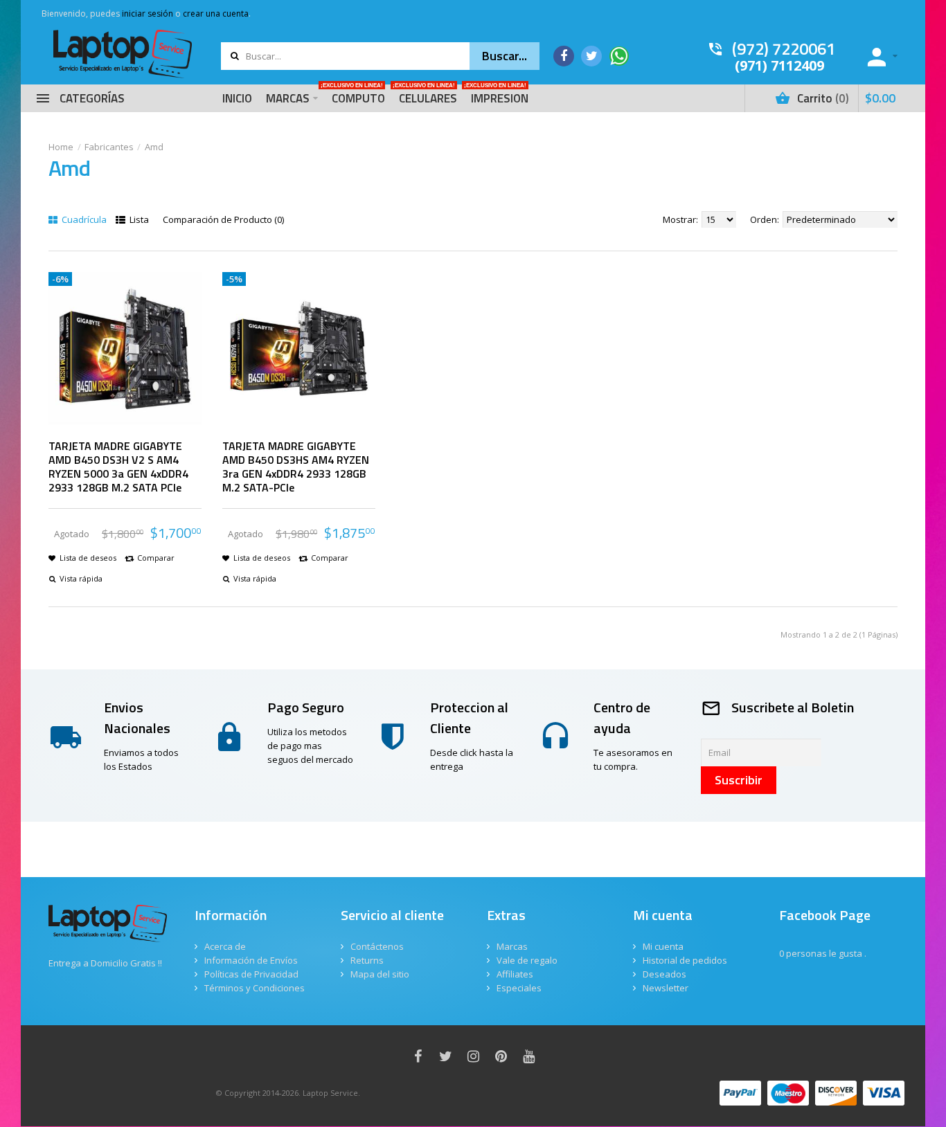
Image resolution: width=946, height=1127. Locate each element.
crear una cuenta (216, 13)
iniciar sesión (147, 13)
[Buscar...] (504, 56)
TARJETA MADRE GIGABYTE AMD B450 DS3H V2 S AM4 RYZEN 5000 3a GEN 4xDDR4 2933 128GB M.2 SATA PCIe (118, 466)
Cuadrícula (83, 219)
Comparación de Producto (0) (223, 219)
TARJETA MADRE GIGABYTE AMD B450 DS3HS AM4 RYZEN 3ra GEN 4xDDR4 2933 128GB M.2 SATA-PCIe (295, 466)
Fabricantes (109, 147)
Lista (138, 219)
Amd (154, 147)
